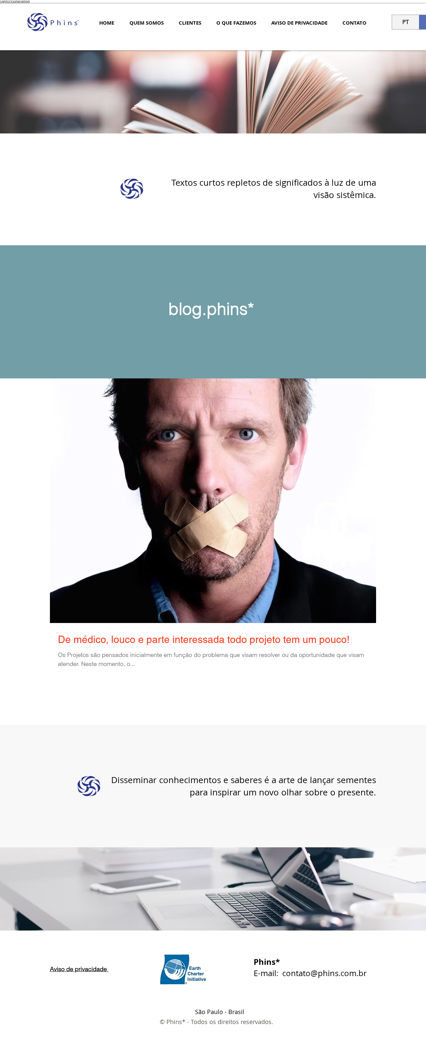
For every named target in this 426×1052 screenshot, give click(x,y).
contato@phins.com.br (324, 973)
